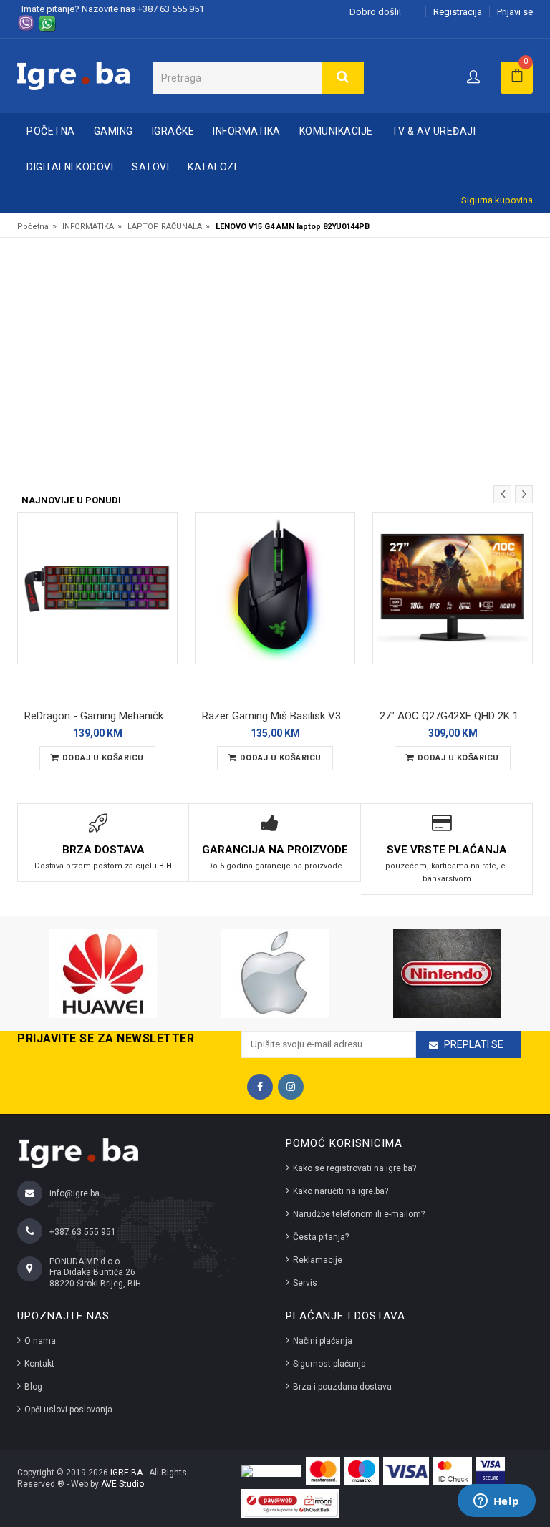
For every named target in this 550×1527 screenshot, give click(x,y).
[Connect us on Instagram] (291, 1087)
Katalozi (212, 167)
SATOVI (150, 167)
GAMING (113, 131)
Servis (305, 1283)
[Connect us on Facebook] (260, 1087)
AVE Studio (122, 1484)
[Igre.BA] (73, 74)
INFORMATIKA (247, 131)
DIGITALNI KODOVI (69, 167)
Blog (33, 1387)
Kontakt (39, 1364)
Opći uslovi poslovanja (68, 1410)
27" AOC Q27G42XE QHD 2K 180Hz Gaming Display (456, 715)
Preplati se (473, 1044)
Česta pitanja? (321, 1237)
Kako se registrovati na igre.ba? (354, 1168)
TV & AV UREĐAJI (434, 131)
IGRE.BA (127, 1473)
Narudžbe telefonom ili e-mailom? (359, 1214)
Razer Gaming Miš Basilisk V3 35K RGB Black (278, 715)
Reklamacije (317, 1260)
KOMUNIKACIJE (336, 131)
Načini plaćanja (322, 1341)
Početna (50, 131)
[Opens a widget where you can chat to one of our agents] (496, 1502)
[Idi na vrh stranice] (524, 1458)
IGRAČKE (173, 131)
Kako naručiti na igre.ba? (340, 1191)
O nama (40, 1341)
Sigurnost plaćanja (329, 1364)
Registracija (457, 11)
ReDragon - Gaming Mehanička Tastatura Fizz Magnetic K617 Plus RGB (101, 715)
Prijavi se (515, 11)
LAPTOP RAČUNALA (164, 226)
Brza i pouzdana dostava (342, 1387)
